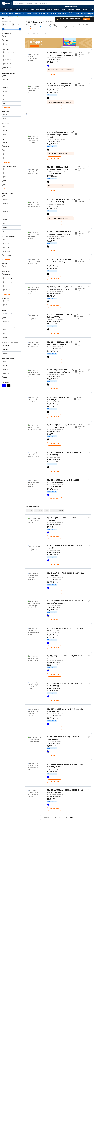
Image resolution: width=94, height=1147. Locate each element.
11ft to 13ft (7, 251)
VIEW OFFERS (54, 74)
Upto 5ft (6, 239)
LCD (5, 134)
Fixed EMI (6, 79)
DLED (5, 377)
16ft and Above (8, 255)
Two (5, 223)
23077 (5, 95)
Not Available (7, 274)
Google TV (7, 345)
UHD (5, 142)
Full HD (6, 369)
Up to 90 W (7, 301)
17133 (5, 99)
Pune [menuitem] (69, 14)
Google (6, 195)
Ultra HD (6, 146)
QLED (5, 130)
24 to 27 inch (7, 67)
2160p (5, 44)
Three (5, 219)
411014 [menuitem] (70, 13)
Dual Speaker (7, 290)
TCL (5, 317)
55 (5, 169)
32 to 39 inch (7, 64)
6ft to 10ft (7, 247)
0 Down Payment (8, 75)
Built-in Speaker (8, 286)
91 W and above (8, 305)
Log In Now (87, 19)
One (5, 231)
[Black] (8, 385)
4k (5, 36)
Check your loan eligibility (47, 27)
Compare (47, 33)
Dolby (5, 114)
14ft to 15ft (7, 243)
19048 (6, 91)
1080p (6, 40)
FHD (5, 150)
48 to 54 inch (7, 60)
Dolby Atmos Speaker (9, 282)
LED (5, 126)
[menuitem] (70, 13)
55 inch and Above (9, 52)
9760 (5, 103)
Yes (5, 266)
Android (6, 199)
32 (5, 177)
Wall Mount (7, 211)
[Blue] (4, 385)
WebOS (6, 203)
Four (5, 227)
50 (5, 180)
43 (5, 173)
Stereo (6, 118)
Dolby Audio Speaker (9, 278)
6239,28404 (7, 87)
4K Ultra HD (7, 154)
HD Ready (6, 158)
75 (5, 184)
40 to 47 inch (7, 56)
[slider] (3, 29)
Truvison (6, 321)
